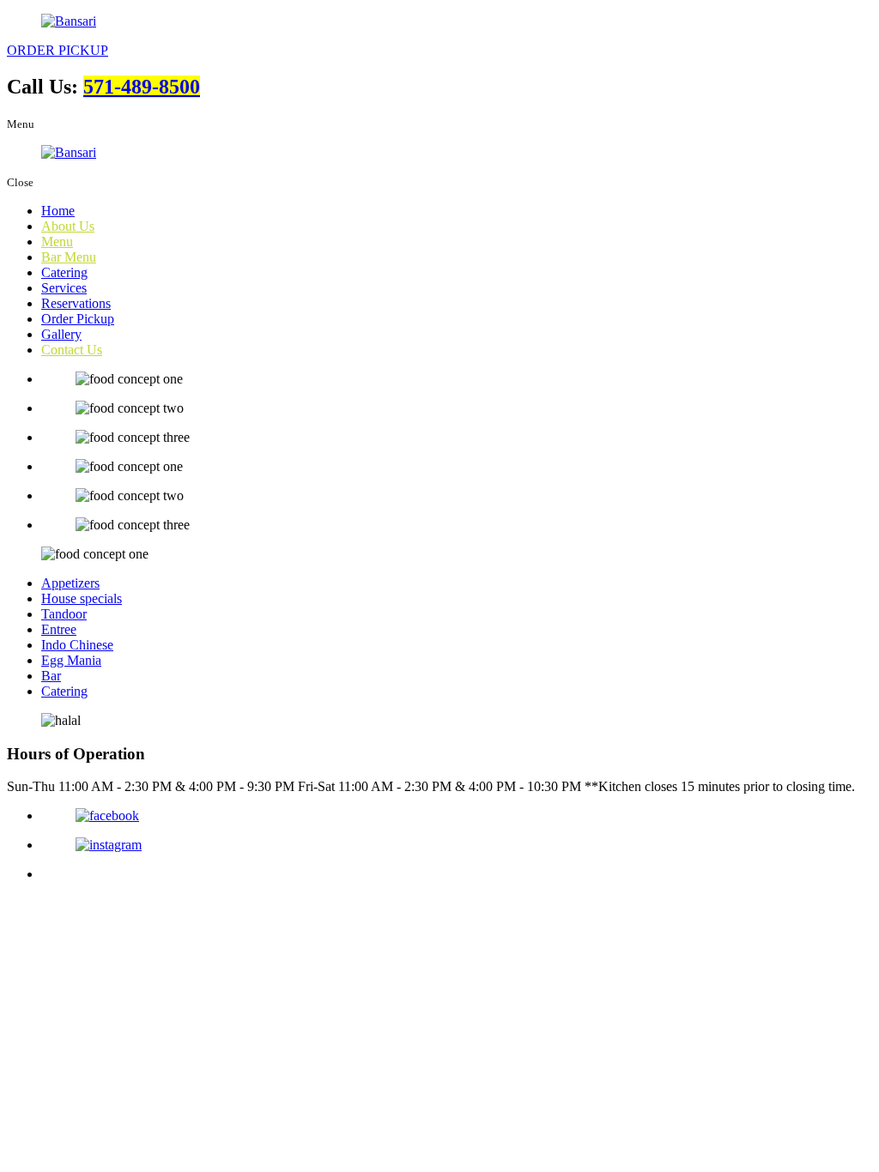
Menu (57, 241)
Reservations (76, 303)
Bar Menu (68, 257)
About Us (67, 226)
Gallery (61, 334)
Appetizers (70, 583)
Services (64, 288)
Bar (51, 675)
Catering (64, 272)
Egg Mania (71, 660)
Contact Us (71, 349)
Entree (58, 629)
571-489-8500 (141, 87)
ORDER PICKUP (57, 50)
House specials (81, 598)
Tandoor (64, 614)
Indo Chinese (77, 644)
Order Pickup (77, 318)
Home (58, 210)
